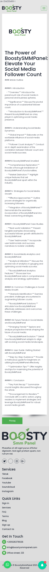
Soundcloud (8, 486)
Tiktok (5, 474)
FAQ (4, 511)
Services (6, 507)
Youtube (6, 482)
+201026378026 (14, 541)
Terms (5, 516)
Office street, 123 (15, 552)
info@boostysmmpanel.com (21, 547)
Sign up (6, 524)
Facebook (7, 478)
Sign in (5, 503)
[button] (42, 565)
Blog (4, 520)
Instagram (8, 491)
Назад (12, 420)
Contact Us (8, 529)
